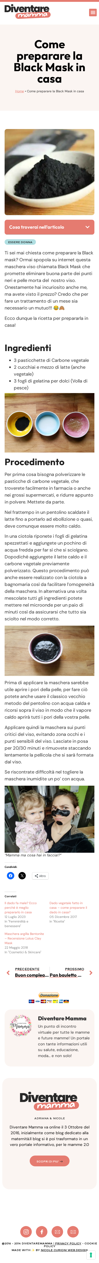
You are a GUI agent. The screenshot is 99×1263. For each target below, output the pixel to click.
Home (19, 91)
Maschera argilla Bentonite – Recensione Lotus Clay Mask (24, 938)
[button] (93, 12)
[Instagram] (26, 1232)
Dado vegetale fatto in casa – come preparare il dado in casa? (68, 907)
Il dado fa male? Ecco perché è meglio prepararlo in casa (21, 907)
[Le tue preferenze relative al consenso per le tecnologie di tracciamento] (91, 1255)
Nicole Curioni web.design (64, 1250)
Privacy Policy (68, 1243)
